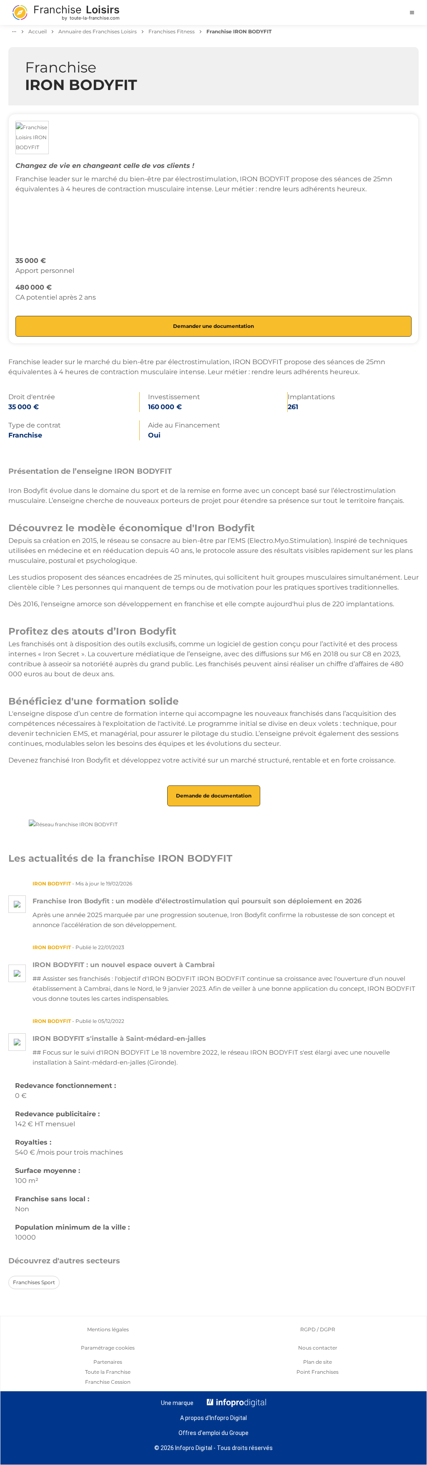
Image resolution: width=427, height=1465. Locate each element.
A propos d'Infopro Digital (213, 1418)
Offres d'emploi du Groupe (213, 1433)
